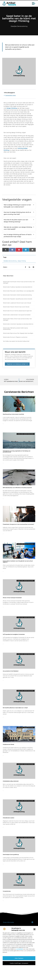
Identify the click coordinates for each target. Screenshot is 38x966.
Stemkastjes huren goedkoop (11, 854)
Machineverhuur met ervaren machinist (13, 414)
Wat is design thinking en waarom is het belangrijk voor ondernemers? (19, 206)
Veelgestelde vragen (10, 95)
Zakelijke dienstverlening (19, 26)
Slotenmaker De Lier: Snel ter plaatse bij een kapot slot (17, 310)
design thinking (22, 261)
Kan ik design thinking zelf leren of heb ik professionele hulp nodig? (19, 235)
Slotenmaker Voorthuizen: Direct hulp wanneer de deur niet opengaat (19, 282)
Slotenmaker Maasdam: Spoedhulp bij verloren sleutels (17, 299)
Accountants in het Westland (10, 671)
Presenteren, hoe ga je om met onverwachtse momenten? (18, 524)
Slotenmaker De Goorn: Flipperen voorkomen (15, 337)
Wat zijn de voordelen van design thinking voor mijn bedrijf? (19, 228)
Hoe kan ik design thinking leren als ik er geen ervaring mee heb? (19, 213)
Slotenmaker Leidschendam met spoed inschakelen (17, 314)
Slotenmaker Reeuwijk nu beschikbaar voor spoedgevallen (18, 291)
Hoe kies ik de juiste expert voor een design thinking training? (19, 221)
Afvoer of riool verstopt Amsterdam (12, 597)
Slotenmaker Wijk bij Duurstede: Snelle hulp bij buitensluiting (15, 328)
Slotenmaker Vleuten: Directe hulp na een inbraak (16, 306)
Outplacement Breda (8, 744)
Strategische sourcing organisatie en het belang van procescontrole (16, 451)
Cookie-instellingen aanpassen (19, 963)
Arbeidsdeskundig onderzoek (11, 781)
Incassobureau (7, 891)
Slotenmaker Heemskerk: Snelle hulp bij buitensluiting (17, 295)
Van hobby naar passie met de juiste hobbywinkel (16, 341)
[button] (34, 929)
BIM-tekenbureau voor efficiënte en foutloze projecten (17, 487)
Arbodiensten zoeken (8, 817)
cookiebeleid (19, 949)
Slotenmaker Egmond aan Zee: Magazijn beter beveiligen (18, 333)
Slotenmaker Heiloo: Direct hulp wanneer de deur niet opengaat (17, 319)
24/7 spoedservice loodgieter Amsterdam (14, 634)
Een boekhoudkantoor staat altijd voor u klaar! (15, 707)
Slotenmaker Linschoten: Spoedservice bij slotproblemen (18, 324)
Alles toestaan (19, 958)
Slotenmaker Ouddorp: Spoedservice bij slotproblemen (17, 287)
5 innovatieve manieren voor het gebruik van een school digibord (18, 561)
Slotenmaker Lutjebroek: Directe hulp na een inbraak (17, 303)
